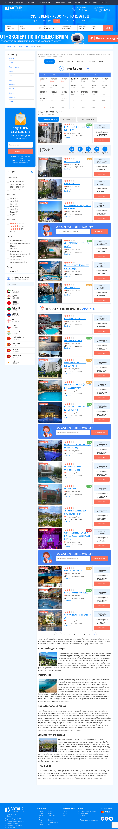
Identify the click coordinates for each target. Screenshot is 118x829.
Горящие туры (9, 2)
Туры (56, 21)
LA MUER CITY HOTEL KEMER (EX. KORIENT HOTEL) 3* (77, 446)
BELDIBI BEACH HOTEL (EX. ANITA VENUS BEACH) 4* (77, 207)
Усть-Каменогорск (53, 822)
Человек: (94, 26)
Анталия (11, 58)
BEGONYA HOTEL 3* (72, 183)
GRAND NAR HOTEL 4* (73, 488)
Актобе (41, 818)
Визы (74, 21)
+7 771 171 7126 (82, 10)
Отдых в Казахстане (58, 2)
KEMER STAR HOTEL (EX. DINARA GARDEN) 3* (77, 128)
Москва (41, 816)
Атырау (50, 811)
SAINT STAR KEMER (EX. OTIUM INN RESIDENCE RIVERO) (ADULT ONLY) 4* (77, 535)
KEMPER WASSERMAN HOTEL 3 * (77, 592)
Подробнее (101, 140)
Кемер (33, 47)
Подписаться (20, 151)
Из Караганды (91, 61)
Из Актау (80, 61)
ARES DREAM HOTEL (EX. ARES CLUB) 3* (76, 245)
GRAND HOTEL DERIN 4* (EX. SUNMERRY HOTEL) (75, 468)
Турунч (11, 102)
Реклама (82, 816)
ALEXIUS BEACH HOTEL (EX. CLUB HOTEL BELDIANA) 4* (77, 386)
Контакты (77, 2)
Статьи (83, 21)
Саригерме (12, 97)
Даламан (11, 93)
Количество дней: (66, 26)
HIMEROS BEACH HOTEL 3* (75, 318)
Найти (107, 28)
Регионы (65, 21)
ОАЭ (64, 816)
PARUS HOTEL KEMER (73, 570)
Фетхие (11, 89)
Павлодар (51, 824)
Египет (65, 813)
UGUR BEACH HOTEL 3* (73, 340)
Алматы (41, 811)
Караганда (42, 822)
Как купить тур (84, 813)
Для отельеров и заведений (88, 818)
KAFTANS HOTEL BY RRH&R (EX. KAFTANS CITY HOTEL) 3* (77, 408)
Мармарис (12, 84)
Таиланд (65, 818)
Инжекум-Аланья (14, 67)
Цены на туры (20, 2)
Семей (50, 813)
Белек (11, 63)
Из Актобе (70, 61)
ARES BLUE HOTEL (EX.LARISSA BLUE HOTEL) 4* (76, 267)
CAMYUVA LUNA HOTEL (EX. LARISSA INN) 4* (75, 364)
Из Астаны (49, 61)
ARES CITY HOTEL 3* (72, 161)
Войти (107, 2)
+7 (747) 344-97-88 (90, 308)
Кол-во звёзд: (82, 26)
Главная (8, 47)
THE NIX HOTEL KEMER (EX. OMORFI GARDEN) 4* (75, 512)
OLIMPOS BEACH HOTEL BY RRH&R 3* (78, 616)
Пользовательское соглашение (89, 820)
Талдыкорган (52, 816)
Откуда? (9, 26)
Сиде (10, 76)
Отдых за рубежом (43, 2)
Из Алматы (60, 61)
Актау (40, 820)
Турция (35, 21)
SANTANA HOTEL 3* (72, 287)
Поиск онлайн (30, 2)
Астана (41, 813)
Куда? (21, 26)
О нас (69, 2)
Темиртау (51, 818)
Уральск (50, 820)
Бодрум (11, 80)
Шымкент (42, 824)
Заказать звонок (99, 231)
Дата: (45, 26)
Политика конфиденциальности (89, 811)
